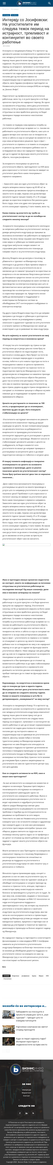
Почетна (5, 9)
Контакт (26, 1096)
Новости (5, 1033)
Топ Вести (15, 15)
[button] (4, 3)
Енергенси (15, 976)
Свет (4, 1044)
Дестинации (6, 1017)
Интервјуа (14, 9)
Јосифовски (25, 976)
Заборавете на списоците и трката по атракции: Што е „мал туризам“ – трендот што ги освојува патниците (32, 1016)
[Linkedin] (27, 992)
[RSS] (33, 1113)
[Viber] (33, 992)
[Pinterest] (16, 992)
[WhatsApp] (21, 992)
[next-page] (7, 1050)
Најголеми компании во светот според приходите (32, 1028)
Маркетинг (26, 1093)
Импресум (26, 1090)
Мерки (41, 976)
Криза (34, 976)
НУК (47, 976)
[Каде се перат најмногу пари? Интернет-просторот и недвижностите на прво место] (8, 1041)
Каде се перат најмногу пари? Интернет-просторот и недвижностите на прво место (31, 1041)
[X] (10, 992)
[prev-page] (4, 1050)
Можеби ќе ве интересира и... (24, 1005)
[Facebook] (4, 992)
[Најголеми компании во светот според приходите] (8, 1029)
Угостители (7, 979)
